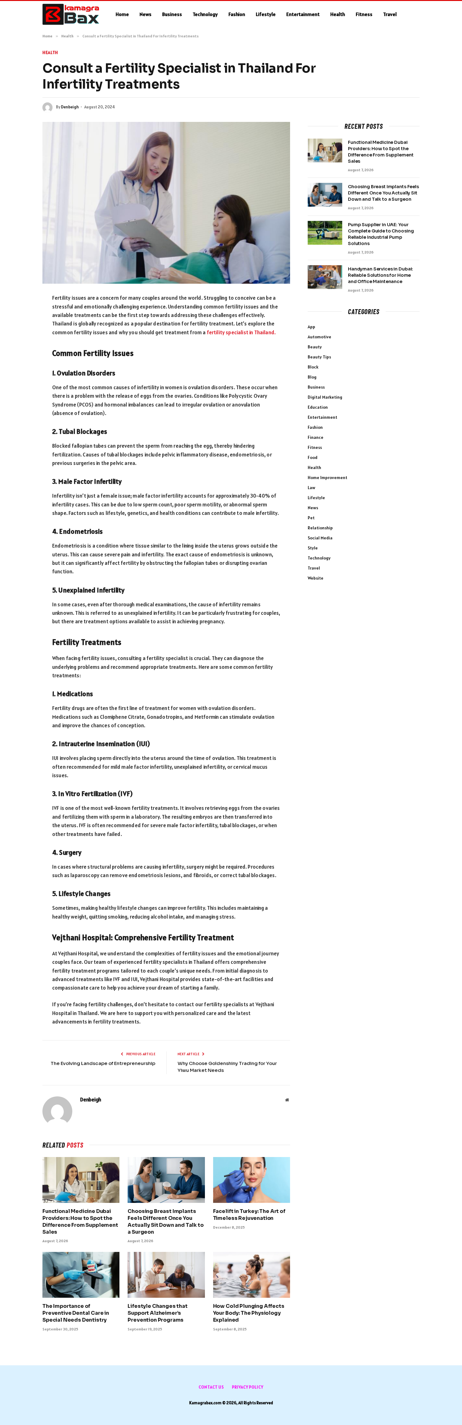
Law (311, 487)
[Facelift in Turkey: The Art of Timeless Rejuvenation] (251, 1180)
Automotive (319, 337)
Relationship (320, 528)
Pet (311, 518)
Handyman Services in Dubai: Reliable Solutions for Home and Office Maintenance (380, 275)
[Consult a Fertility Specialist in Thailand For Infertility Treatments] (166, 203)
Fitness (364, 14)
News (145, 14)
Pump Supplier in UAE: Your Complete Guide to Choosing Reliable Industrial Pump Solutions (381, 234)
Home (122, 14)
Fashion (236, 14)
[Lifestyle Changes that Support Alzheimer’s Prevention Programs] (166, 1275)
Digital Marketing (325, 397)
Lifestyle (266, 14)
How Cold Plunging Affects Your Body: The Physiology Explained (248, 1313)
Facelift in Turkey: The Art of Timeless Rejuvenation (249, 1214)
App (311, 327)
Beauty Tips (319, 357)
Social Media (320, 538)
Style (313, 548)
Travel (390, 14)
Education (318, 407)
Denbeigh (70, 107)
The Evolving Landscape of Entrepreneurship (103, 1063)
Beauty (315, 347)
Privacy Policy (247, 1387)
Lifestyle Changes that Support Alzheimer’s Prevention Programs (157, 1313)
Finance (315, 437)
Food (312, 457)
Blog (312, 377)
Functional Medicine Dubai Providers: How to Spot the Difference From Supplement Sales (80, 1221)
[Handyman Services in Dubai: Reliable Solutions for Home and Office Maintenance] (325, 277)
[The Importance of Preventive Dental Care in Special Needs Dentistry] (80, 1275)
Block (313, 367)
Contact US (211, 1387)
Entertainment (303, 14)
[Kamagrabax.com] (70, 14)
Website (315, 578)
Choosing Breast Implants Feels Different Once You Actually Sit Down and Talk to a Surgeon (165, 1221)
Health (337, 14)
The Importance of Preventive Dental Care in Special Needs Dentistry (75, 1313)
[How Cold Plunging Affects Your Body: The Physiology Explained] (251, 1275)
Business (172, 14)
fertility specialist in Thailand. (242, 332)
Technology (205, 14)
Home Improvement (327, 477)
